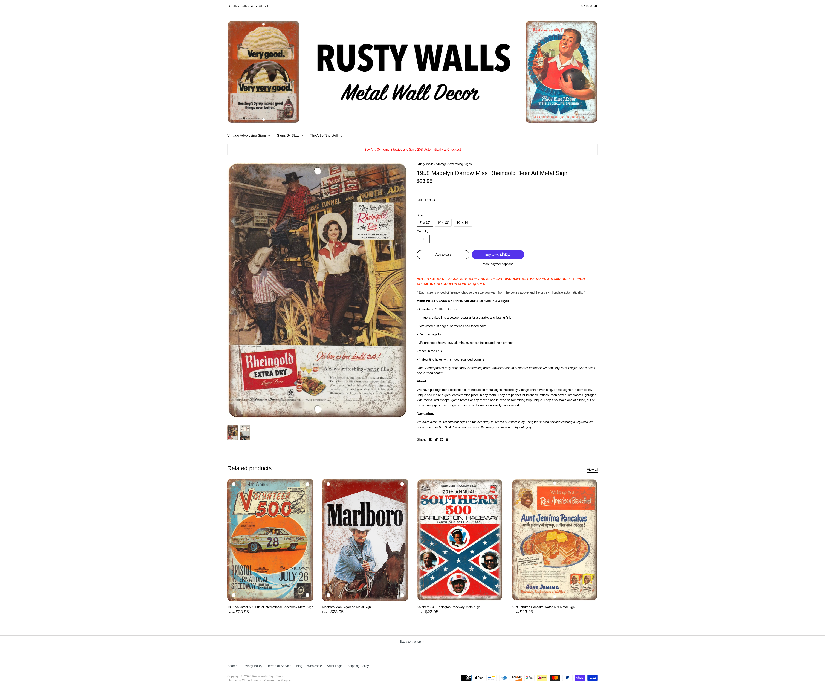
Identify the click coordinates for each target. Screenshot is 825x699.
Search (232, 666)
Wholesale (314, 666)
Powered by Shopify (277, 680)
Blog (299, 666)
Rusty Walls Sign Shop (267, 676)
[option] (232, 432)
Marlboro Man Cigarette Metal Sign (346, 607)
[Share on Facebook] (430, 439)
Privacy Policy (252, 666)
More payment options (498, 264)
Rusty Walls (425, 164)
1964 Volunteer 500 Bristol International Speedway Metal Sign (270, 607)
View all (592, 469)
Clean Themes (252, 680)
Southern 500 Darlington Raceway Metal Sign (448, 607)
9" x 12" (443, 222)
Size (420, 215)
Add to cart (443, 254)
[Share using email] (447, 439)
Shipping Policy (358, 666)
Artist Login (334, 666)
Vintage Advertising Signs (454, 164)
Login (232, 6)
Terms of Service (279, 666)
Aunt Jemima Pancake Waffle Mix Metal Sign (543, 607)
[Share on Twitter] (436, 439)
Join (244, 6)
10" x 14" (463, 222)
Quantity (422, 231)
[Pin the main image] (441, 439)
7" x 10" (425, 222)
